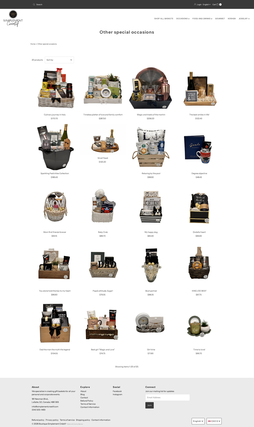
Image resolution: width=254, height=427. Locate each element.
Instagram (117, 394)
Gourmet (220, 18)
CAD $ (214, 421)
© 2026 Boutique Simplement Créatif (49, 424)
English (206, 4)
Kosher (232, 18)
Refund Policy (86, 400)
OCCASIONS (182, 18)
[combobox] (79, 4)
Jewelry (243, 18)
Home (32, 44)
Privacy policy (52, 420)
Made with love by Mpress (75, 424)
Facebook (117, 391)
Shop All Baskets (163, 18)
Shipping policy (83, 420)
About (83, 391)
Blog (82, 394)
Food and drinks (201, 18)
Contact (84, 397)
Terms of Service (88, 404)
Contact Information (89, 407)
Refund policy (38, 420)
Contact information (100, 420)
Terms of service (67, 420)
